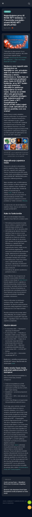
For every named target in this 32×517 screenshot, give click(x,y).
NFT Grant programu (14, 469)
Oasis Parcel (23, 280)
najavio (16, 445)
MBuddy (24, 201)
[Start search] (29, 3)
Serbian (7, 11)
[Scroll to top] (29, 512)
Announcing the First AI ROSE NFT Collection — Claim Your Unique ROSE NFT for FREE (15, 59)
